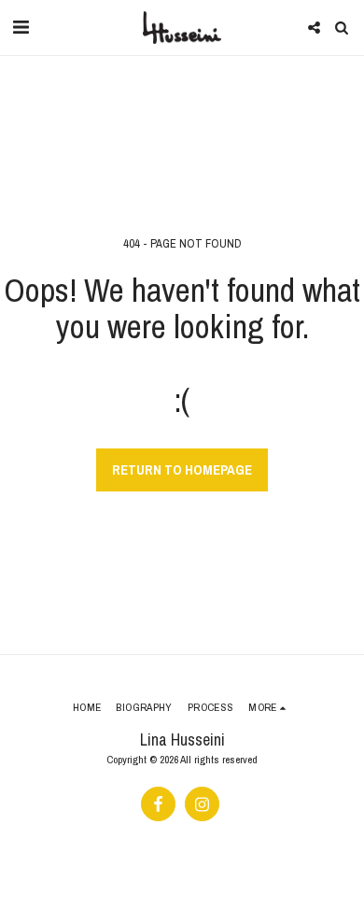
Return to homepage (182, 470)
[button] (20, 26)
